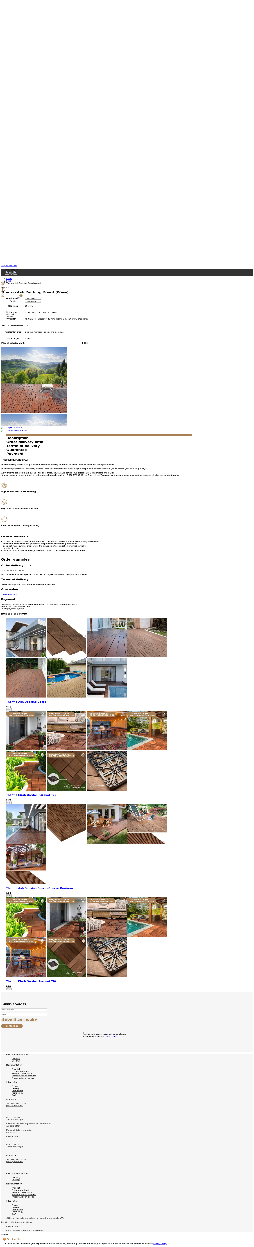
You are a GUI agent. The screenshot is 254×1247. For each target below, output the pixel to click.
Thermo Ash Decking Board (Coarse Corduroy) (40, 888)
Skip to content (9, 266)
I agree (4, 1235)
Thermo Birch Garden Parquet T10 (31, 981)
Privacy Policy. (160, 1244)
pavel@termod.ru (14, 1106)
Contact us (11, 1026)
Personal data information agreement (25, 1230)
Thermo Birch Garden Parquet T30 (31, 795)
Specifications (15, 428)
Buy (8, 709)
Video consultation (17, 431)
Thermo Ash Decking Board (26, 702)
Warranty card (10, 594)
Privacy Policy (111, 1036)
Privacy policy (13, 1136)
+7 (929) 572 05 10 (16, 1103)
